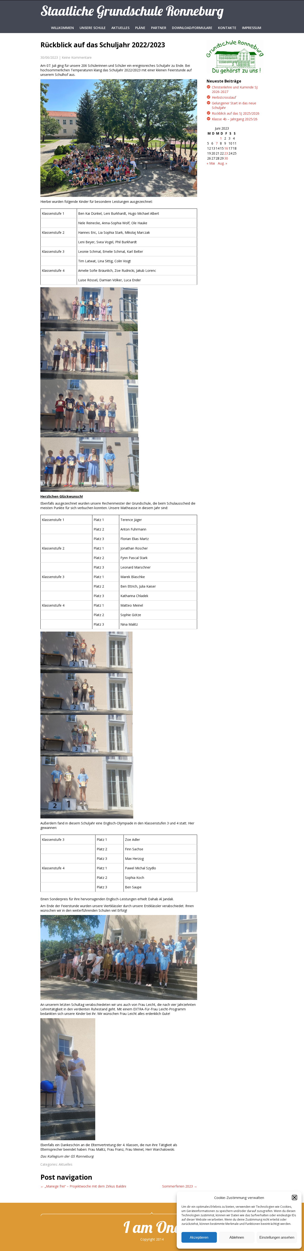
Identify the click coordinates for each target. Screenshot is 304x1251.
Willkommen (62, 27)
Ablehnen (236, 1237)
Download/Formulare (192, 27)
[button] (294, 1197)
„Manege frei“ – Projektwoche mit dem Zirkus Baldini (83, 1186)
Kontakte (227, 27)
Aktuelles (120, 27)
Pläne (140, 27)
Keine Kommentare (77, 57)
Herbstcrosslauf (224, 97)
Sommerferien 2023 (179, 1186)
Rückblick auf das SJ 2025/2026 (235, 113)
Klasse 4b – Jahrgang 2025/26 (234, 119)
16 (226, 148)
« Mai (211, 163)
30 (226, 158)
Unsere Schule (93, 27)
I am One (152, 1227)
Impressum (251, 27)
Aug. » (222, 163)
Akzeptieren (199, 1237)
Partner (158, 27)
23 (226, 153)
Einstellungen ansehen (276, 1237)
